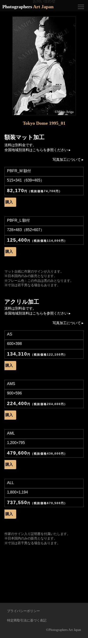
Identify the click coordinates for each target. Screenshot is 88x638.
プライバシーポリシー (23, 611)
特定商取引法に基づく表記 (26, 620)
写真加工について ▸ (68, 160)
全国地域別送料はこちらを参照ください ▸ (37, 150)
